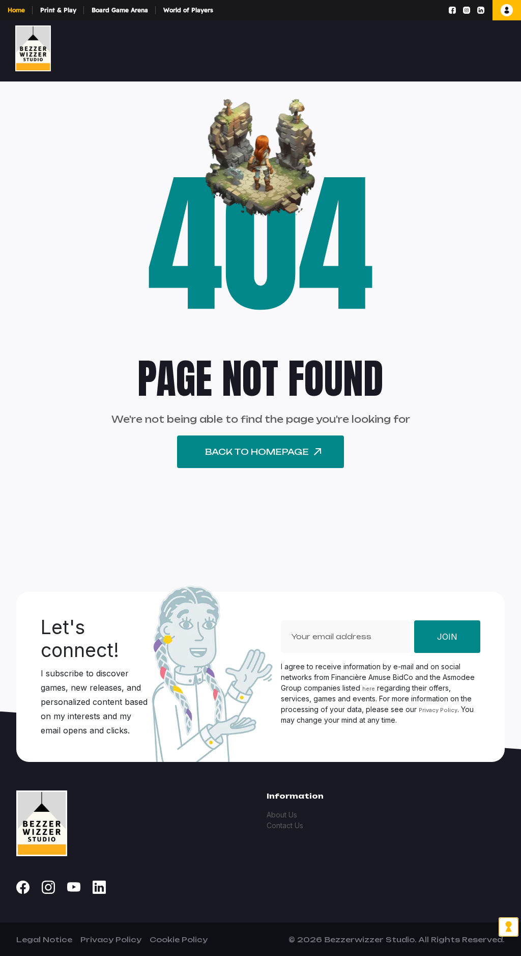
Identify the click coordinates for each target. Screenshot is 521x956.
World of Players (188, 10)
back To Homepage (257, 452)
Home (16, 10)
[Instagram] (466, 10)
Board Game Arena (120, 10)
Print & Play (58, 10)
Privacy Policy (438, 710)
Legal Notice (44, 939)
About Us (282, 814)
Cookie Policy (179, 939)
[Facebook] (452, 10)
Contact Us (285, 825)
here (368, 688)
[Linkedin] (481, 10)
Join (447, 637)
